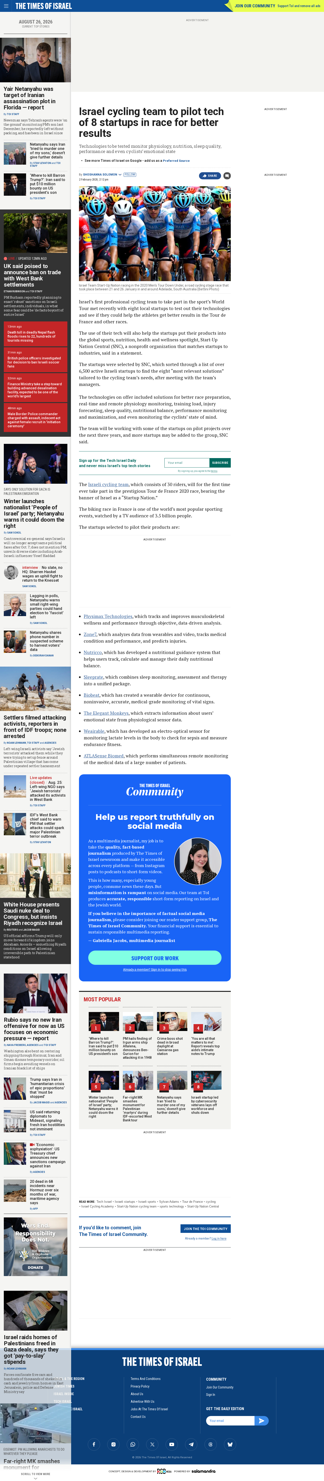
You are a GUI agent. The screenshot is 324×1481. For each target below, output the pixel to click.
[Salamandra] (203, 1471)
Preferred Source (176, 160)
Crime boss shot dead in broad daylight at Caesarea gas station (170, 1046)
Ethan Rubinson (14, 291)
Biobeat (91, 695)
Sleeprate (93, 677)
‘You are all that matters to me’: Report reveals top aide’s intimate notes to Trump (205, 1046)
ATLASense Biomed (104, 756)
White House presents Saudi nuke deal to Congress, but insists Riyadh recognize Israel (33, 913)
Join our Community (255, 5)
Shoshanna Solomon (100, 174)
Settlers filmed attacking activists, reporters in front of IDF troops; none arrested (35, 727)
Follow (130, 174)
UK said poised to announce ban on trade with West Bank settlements (32, 275)
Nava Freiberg (16, 1045)
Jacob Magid (31, 930)
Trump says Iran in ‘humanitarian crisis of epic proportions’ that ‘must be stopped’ (47, 1088)
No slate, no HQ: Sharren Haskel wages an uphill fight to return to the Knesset (42, 574)
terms (214, 471)
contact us (138, 1417)
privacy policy (140, 1386)
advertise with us (142, 1401)
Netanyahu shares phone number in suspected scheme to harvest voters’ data (46, 641)
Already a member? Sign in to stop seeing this (155, 969)
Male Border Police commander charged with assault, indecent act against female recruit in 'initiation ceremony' (34, 420)
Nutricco (93, 652)
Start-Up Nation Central (203, 1206)
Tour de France (192, 1201)
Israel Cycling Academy (97, 1206)
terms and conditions (146, 1379)
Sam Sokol (14, 532)
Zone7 (90, 634)
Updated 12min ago (32, 258)
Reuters (12, 930)
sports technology (172, 1206)
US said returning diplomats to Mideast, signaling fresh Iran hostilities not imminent (47, 1120)
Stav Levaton (42, 163)
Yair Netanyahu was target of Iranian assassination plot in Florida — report (30, 98)
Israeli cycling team (108, 484)
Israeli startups (125, 1201)
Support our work (155, 957)
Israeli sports (147, 1201)
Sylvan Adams (169, 1201)
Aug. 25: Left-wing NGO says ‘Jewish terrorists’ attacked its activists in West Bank (48, 791)
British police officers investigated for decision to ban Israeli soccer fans (34, 362)
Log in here (219, 1238)
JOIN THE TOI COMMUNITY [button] (205, 1228)
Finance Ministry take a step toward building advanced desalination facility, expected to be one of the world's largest (35, 390)
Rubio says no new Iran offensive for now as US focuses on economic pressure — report (34, 1029)
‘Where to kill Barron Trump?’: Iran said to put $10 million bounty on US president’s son (103, 1046)
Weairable (94, 731)
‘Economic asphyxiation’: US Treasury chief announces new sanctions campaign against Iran (47, 1155)
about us (137, 1394)
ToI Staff (13, 114)
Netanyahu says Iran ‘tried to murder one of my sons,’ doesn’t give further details (171, 1105)
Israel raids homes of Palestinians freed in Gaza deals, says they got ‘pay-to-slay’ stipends (31, 1349)
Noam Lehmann (16, 743)
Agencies (50, 743)
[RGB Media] (165, 1471)
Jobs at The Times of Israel (149, 1409)
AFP (35, 1208)
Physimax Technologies (108, 616)
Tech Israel (104, 1201)
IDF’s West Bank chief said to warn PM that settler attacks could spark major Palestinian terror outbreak (47, 826)
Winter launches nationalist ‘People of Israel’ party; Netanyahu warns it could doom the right (103, 1107)
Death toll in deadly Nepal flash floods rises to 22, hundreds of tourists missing (32, 336)
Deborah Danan (43, 655)
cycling (211, 1201)
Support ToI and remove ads (299, 6)
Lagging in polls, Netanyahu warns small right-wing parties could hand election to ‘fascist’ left (47, 606)
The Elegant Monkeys (106, 713)
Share (212, 175)
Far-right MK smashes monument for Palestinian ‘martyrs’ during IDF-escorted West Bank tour (137, 1109)
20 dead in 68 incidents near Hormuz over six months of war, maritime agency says (44, 1192)
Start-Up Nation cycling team (137, 1206)
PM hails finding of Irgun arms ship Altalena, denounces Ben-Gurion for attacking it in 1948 (137, 1048)
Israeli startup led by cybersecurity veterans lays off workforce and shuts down (204, 1105)
